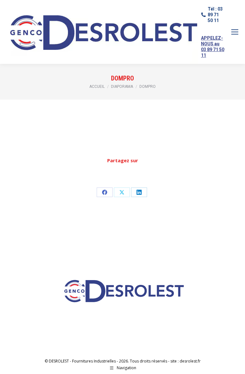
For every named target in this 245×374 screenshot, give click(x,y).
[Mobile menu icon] (235, 32)
